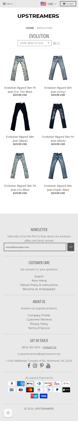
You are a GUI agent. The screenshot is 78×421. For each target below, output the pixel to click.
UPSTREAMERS (38, 16)
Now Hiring (39, 280)
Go (70, 246)
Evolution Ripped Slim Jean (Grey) (58, 89)
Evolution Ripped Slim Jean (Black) (20, 138)
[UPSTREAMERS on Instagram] (35, 365)
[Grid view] (54, 43)
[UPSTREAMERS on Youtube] (48, 365)
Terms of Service (39, 328)
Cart (69, 3)
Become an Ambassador (39, 289)
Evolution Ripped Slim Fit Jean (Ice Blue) (20, 188)
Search (39, 276)
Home (30, 28)
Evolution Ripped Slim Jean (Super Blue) (58, 188)
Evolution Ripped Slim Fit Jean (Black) (58, 138)
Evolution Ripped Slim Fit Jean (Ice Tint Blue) (20, 89)
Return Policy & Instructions (39, 285)
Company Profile (39, 315)
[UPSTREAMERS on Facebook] (28, 365)
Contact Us (49, 347)
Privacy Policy (39, 324)
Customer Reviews (39, 319)
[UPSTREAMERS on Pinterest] (42, 365)
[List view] (58, 43)
